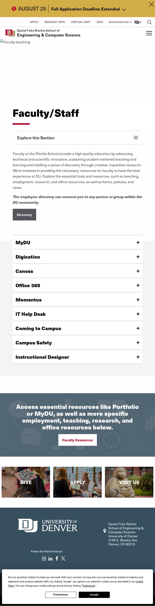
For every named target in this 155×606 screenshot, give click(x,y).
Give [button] (100, 22)
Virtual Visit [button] (81, 22)
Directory (24, 214)
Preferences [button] (88, 585)
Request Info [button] (55, 22)
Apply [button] (34, 22)
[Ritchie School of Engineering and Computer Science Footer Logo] (48, 524)
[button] (119, 22)
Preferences (60, 594)
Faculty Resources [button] (77, 440)
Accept (94, 594)
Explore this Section (35, 137)
